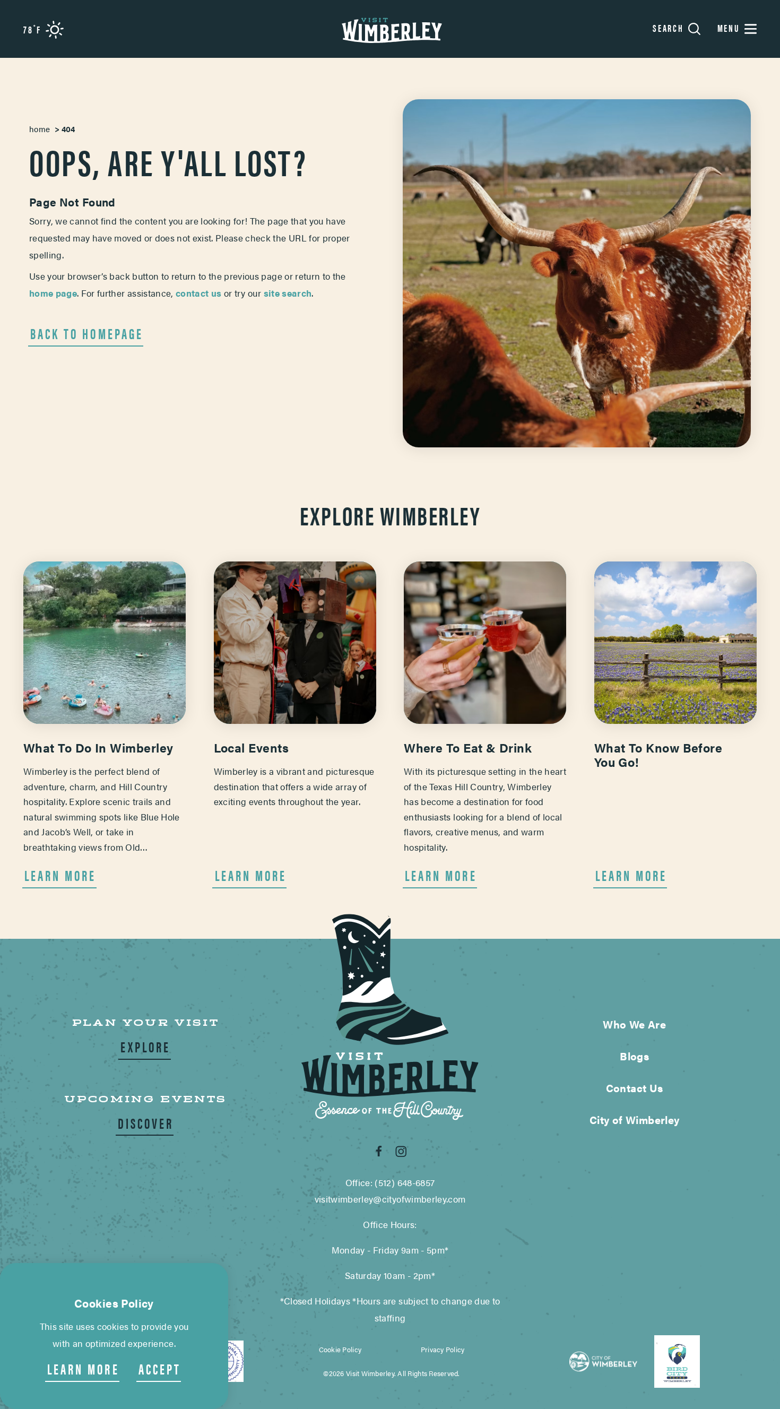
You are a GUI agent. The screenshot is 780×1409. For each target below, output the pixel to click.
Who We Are (634, 1024)
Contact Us (634, 1087)
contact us (198, 293)
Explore (145, 1047)
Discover (146, 1123)
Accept (159, 1369)
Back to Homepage (86, 333)
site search (286, 293)
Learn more (83, 1369)
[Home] (390, 28)
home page (53, 293)
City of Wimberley (635, 1119)
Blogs (634, 1056)
